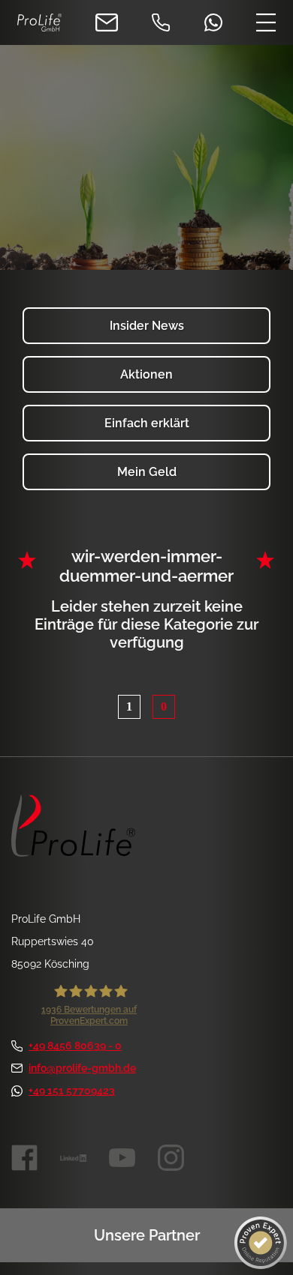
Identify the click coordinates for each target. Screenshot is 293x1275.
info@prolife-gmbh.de (82, 1068)
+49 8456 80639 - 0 (75, 1046)
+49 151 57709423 (72, 1091)
